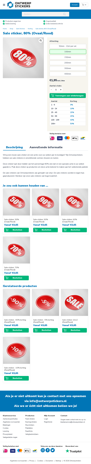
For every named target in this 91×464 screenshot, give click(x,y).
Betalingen (6, 425)
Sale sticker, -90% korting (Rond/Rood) (15, 321)
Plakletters (29, 428)
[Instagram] (43, 450)
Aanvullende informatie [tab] (46, 147)
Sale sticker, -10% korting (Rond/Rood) (15, 369)
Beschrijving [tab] (14, 147)
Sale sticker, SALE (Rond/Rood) (70, 321)
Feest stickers (30, 419)
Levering (6, 431)
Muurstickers (29, 425)
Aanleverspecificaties (10, 419)
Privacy (32, 461)
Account (75, 5)
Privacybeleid (7, 434)
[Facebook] (48, 450)
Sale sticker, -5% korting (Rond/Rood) (43, 321)
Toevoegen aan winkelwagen (69, 95)
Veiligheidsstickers (31, 434)
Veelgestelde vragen (10, 437)
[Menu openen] (4, 5)
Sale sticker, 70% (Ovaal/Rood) (11, 268)
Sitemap (58, 461)
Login (46, 419)
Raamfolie (28, 431)
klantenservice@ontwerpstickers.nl (73, 422)
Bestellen (17, 230)
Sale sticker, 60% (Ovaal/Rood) (69, 220)
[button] (41, 40)
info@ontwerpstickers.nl (48, 401)
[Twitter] (52, 450)
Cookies (6, 428)
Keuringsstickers (31, 422)
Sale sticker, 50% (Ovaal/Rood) (11, 220)
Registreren (48, 422)
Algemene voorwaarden (11, 422)
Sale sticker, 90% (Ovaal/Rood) (40, 220)
